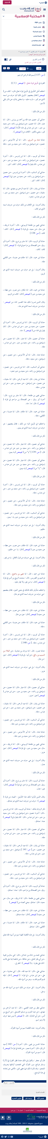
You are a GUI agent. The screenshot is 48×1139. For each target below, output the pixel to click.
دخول (7, 2)
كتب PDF (38, 22)
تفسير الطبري (34, 51)
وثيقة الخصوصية (41, 1110)
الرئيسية (42, 51)
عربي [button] (42, 3)
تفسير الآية (40, 1098)
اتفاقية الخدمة (30, 1110)
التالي (6, 1083)
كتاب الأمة (37, 27)
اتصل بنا (20, 1110)
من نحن (13, 1110)
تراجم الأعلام (36, 45)
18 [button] (39, 68)
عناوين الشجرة (17, 1098)
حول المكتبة (37, 31)
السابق (11, 1083)
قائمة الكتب (37, 36)
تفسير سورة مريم (24, 51)
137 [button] (23, 69)
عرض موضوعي (36, 40)
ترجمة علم (28, 1098)
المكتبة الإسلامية (28, 16)
